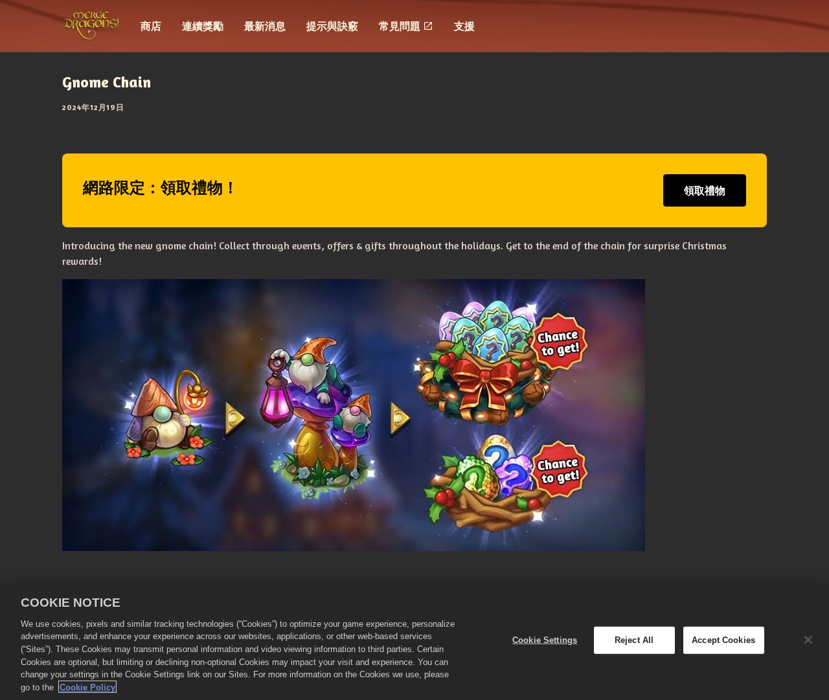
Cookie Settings (544, 640)
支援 (464, 25)
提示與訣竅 (332, 25)
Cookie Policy (87, 687)
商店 (151, 25)
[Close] (808, 640)
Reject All (634, 640)
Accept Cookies (723, 640)
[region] (414, 641)
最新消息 (265, 25)
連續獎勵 (202, 25)
